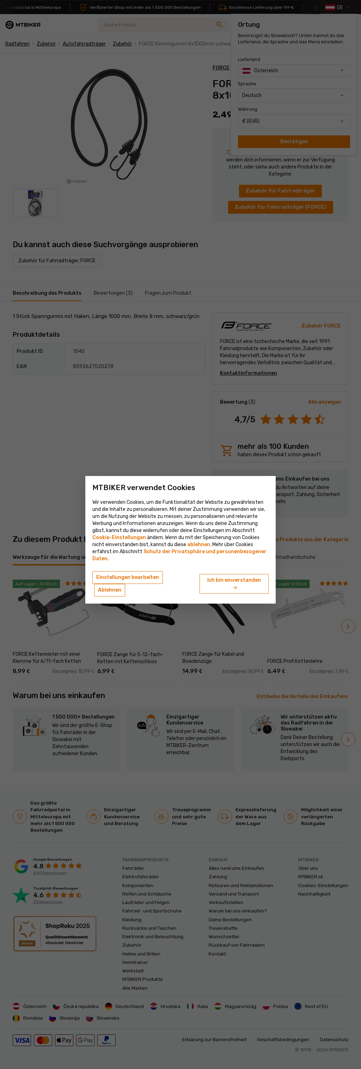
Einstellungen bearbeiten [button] (127, 577)
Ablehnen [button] (109, 590)
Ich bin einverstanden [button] (234, 584)
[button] (198, 545)
